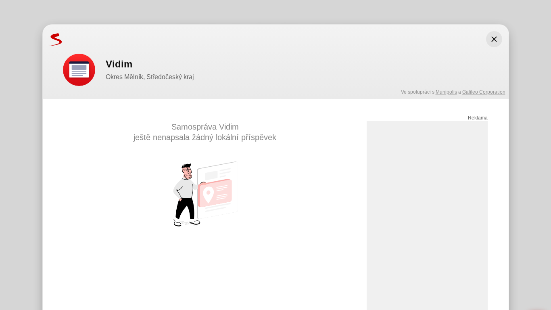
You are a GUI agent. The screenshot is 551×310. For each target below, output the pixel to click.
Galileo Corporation (483, 92)
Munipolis (446, 92)
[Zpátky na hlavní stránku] (52, 39)
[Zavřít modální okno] (494, 39)
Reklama (478, 118)
